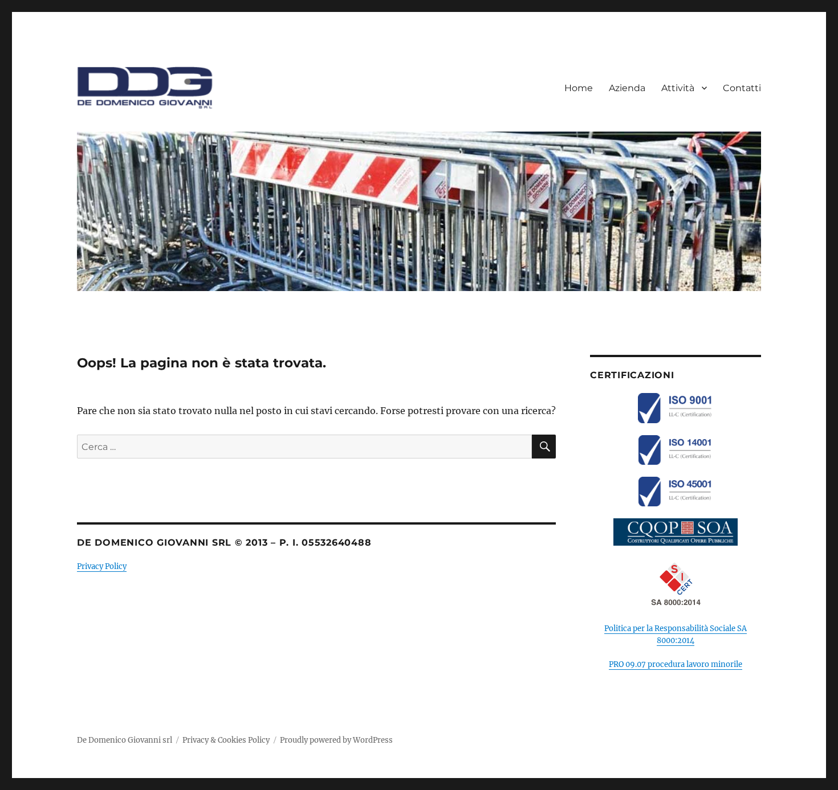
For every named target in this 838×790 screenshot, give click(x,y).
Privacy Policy (102, 566)
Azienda (627, 88)
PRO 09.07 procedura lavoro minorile (675, 664)
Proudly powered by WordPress (336, 740)
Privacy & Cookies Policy (226, 740)
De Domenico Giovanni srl (124, 740)
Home (578, 88)
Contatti (742, 88)
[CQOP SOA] (675, 532)
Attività (677, 88)
